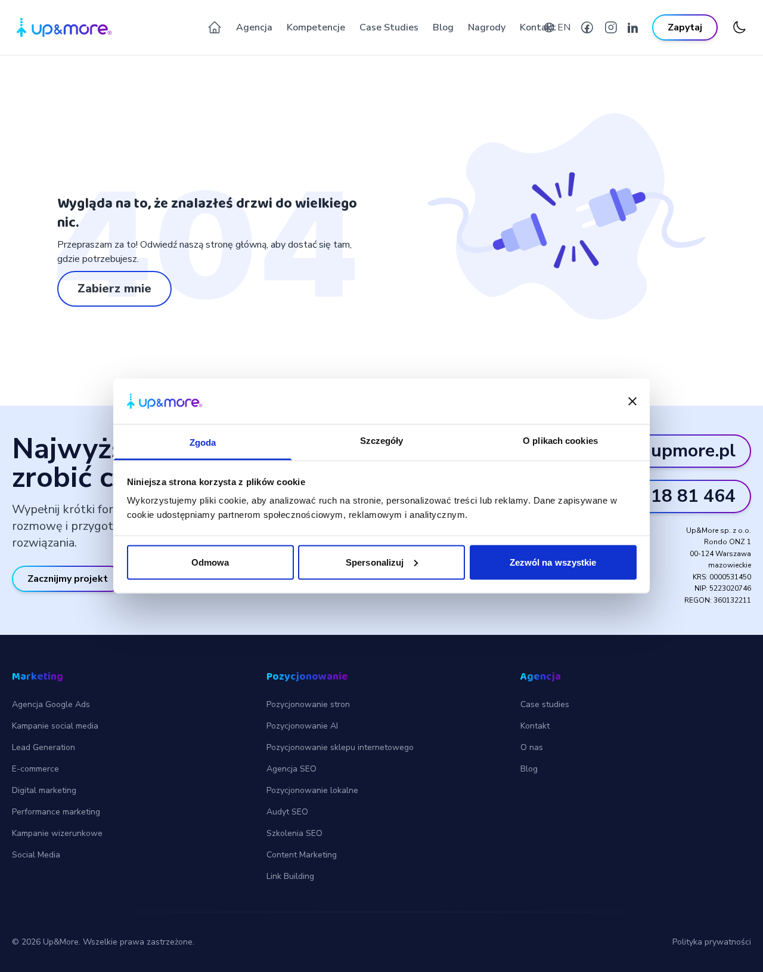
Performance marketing (56, 811)
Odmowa (210, 562)
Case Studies (388, 27)
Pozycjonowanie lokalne (312, 790)
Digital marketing (44, 790)
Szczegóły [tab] (382, 441)
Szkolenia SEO (294, 833)
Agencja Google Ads (51, 704)
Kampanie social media (55, 726)
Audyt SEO (287, 811)
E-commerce (35, 768)
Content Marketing (301, 854)
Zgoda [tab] (203, 442)
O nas (531, 747)
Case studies (544, 704)
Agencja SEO (291, 768)
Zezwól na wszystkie (553, 562)
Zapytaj (685, 27)
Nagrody (486, 27)
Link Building (290, 876)
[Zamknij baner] (632, 401)
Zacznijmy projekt (67, 578)
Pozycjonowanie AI (302, 726)
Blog (443, 27)
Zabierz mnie (114, 288)
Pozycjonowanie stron (308, 704)
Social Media (36, 854)
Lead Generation (43, 747)
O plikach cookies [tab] (560, 441)
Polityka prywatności (711, 942)
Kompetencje (316, 27)
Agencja (254, 27)
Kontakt (538, 27)
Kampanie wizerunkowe (57, 833)
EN (563, 27)
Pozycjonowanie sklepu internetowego (340, 747)
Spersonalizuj (375, 562)
